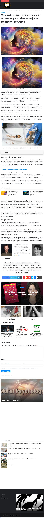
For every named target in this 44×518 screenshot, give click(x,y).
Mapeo (26, 265)
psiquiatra (28, 270)
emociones (7, 265)
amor (7, 262)
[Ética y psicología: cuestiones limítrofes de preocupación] (22, 329)
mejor (32, 265)
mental (38, 265)
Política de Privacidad (4, 499)
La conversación (17, 255)
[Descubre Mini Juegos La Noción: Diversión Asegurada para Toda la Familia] (26, 193)
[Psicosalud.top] (7, 5)
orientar (18, 267)
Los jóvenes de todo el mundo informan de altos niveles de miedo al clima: (22, 458)
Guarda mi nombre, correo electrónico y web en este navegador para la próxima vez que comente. (20, 368)
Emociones (3, 12)
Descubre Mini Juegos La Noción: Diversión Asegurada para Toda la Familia (36, 193)
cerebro (30, 262)
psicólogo (14, 270)
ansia (12, 262)
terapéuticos (19, 272)
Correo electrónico (4, 363)
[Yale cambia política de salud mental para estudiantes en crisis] (4, 465)
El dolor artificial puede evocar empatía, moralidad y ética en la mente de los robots (24, 448)
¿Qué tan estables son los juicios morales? (12, 400)
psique (21, 270)
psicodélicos (31, 267)
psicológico (7, 270)
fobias (21, 265)
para (24, 267)
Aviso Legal (3, 494)
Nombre (2, 359)
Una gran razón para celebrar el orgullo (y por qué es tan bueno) (20, 453)
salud (34, 270)
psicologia (39, 267)
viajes (26, 272)
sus (39, 270)
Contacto (2, 496)
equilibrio (14, 265)
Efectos (37, 262)
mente (4, 267)
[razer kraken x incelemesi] (22, 517)
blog (25, 262)
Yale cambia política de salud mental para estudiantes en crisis (20, 463)
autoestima (18, 262)
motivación (11, 267)
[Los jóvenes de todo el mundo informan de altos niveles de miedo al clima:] (4, 460)
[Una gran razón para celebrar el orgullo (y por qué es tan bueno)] (4, 455)
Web (23, 363)
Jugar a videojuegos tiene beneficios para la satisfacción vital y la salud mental (14, 193)
